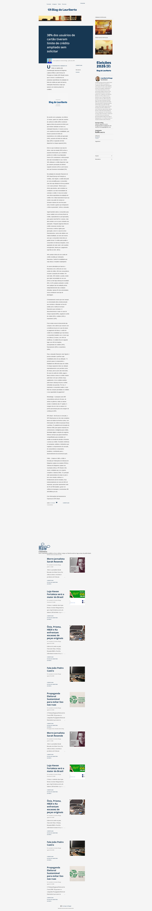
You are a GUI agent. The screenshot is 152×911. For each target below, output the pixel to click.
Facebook (49, 4)
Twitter (59, 4)
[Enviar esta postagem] (56, 502)
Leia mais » (49, 583)
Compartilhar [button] (79, 65)
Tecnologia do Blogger (66, 906)
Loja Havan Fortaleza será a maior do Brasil (55, 594)
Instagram (54, 4)
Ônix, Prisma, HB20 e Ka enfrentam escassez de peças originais (55, 632)
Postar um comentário (52, 582)
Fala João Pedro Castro (55, 669)
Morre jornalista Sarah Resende (56, 560)
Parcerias (64, 4)
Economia (77, 72)
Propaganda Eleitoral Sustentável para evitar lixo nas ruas (55, 699)
